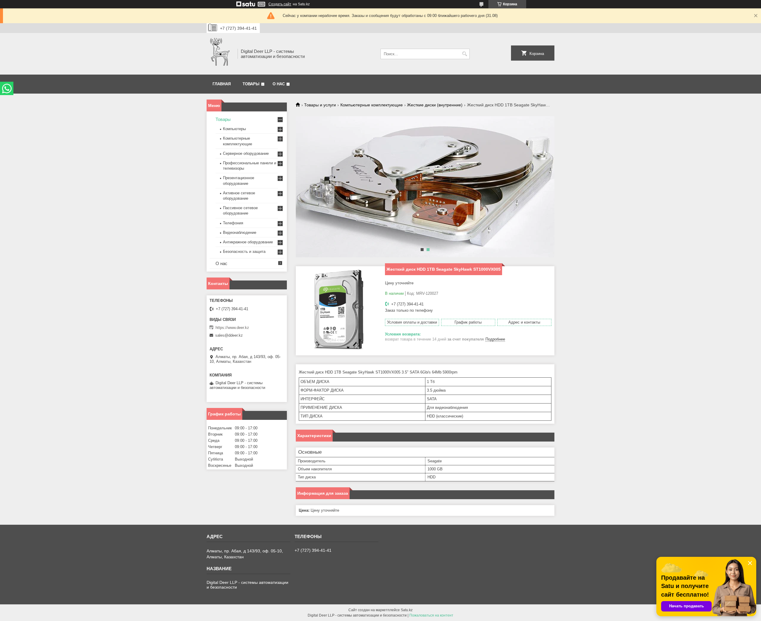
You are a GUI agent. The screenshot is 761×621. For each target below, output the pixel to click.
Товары (251, 84)
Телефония (233, 223)
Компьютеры (234, 129)
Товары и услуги (320, 105)
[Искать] (464, 54)
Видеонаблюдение (239, 232)
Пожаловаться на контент (431, 615)
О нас (279, 84)
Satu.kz (407, 610)
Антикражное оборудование (248, 242)
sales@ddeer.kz (229, 335)
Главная (222, 84)
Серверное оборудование (246, 153)
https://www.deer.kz (232, 327)
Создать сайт (279, 4)
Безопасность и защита (244, 251)
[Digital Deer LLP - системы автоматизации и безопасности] (220, 54)
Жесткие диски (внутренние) (435, 105)
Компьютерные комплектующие (371, 105)
